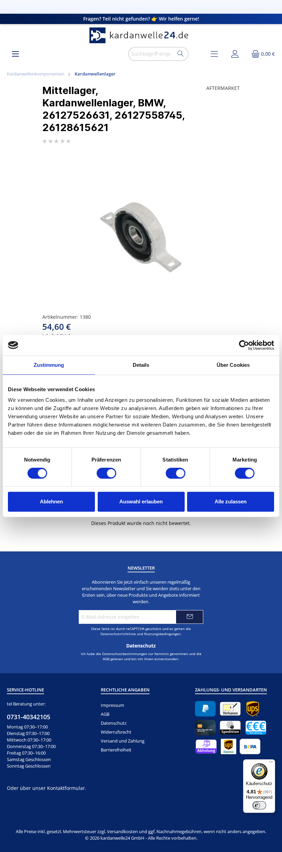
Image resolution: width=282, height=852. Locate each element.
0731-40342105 (28, 717)
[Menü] (15, 54)
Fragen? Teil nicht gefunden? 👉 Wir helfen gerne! (141, 18)
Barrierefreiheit (116, 750)
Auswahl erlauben (141, 501)
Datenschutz (114, 723)
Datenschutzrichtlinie (118, 633)
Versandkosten (122, 832)
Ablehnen (51, 501)
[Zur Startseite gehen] (141, 35)
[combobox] (150, 54)
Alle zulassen (231, 501)
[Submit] (189, 617)
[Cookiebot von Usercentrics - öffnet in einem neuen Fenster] (244, 345)
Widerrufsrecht (116, 732)
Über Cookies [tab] (233, 365)
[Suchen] (180, 54)
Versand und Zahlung (122, 741)
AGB (106, 658)
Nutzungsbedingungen (162, 633)
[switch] (106, 473)
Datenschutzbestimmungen (124, 653)
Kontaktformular (66, 788)
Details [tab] (141, 365)
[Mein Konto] (234, 54)
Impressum (112, 705)
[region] (141, 231)
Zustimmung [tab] (49, 365)
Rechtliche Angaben (125, 690)
